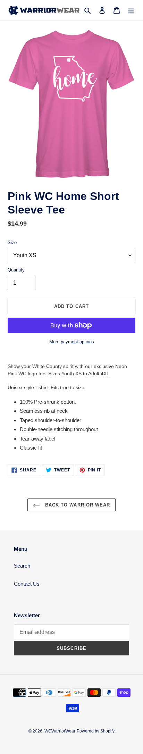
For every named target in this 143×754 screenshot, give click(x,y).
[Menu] (131, 10)
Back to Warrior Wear (76, 505)
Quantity (16, 270)
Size (12, 242)
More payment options (71, 341)
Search (22, 566)
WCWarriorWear (59, 731)
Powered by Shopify (96, 731)
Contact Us (27, 584)
